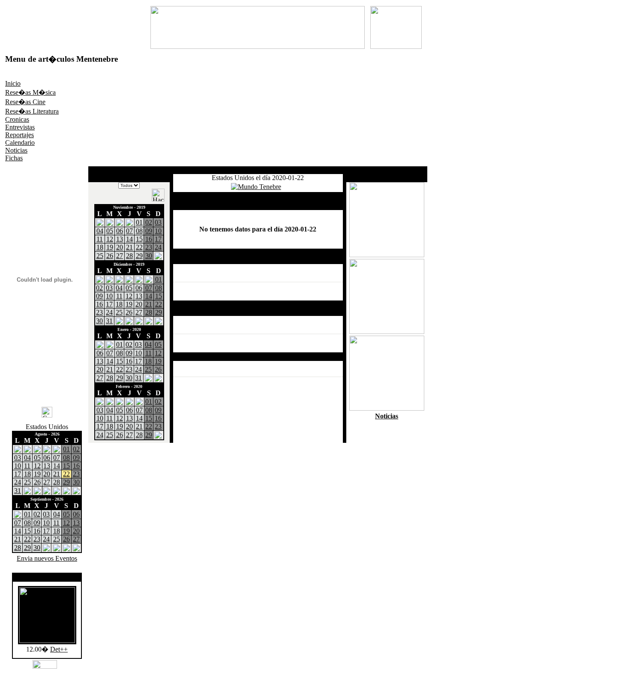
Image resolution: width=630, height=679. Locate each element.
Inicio (13, 83)
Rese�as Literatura (32, 111)
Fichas (14, 158)
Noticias (16, 150)
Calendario (20, 142)
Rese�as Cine (25, 101)
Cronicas (17, 119)
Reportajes (19, 134)
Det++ (59, 649)
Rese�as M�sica (30, 92)
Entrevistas (20, 127)
